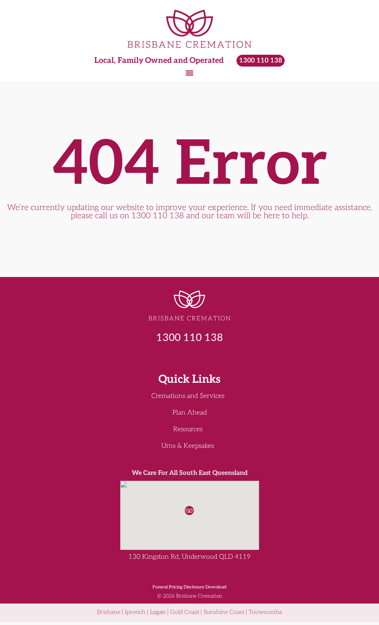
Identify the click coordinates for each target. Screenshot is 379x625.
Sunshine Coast (224, 612)
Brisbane (108, 612)
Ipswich (135, 612)
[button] (190, 73)
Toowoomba (265, 612)
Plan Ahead (189, 412)
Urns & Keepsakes (187, 446)
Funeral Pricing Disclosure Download (189, 587)
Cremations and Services (187, 396)
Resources (187, 429)
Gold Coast (184, 612)
